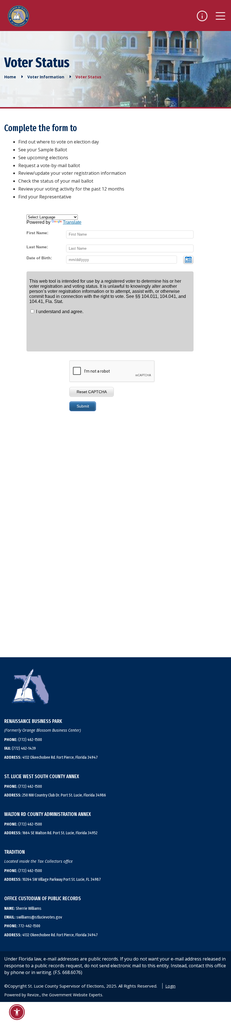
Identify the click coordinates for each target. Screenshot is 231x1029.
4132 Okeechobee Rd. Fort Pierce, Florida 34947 (51, 757)
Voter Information (45, 77)
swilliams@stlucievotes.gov (33, 917)
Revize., (34, 994)
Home (10, 77)
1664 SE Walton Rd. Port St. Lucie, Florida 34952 (50, 832)
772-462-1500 (22, 925)
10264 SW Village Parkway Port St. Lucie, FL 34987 (52, 879)
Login (170, 986)
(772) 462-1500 (23, 739)
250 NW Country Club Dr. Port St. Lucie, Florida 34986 (55, 795)
